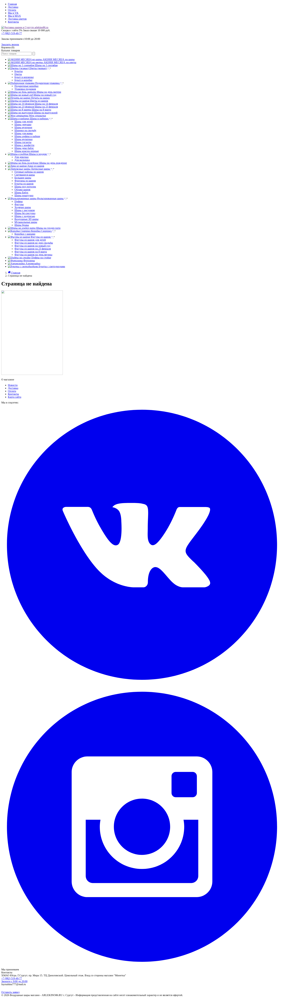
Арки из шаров (35, 165)
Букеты (18, 71)
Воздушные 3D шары (26, 219)
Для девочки (21, 157)
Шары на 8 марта (41, 109)
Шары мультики (23, 139)
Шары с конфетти (24, 145)
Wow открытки (37, 115)
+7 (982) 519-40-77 (11, 33)
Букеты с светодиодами (52, 266)
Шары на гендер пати (48, 228)
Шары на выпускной (46, 112)
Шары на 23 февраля (46, 106)
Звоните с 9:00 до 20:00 (14, 981)
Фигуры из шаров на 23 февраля (32, 248)
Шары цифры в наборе (27, 136)
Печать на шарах (40, 97)
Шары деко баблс (24, 148)
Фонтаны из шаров (25, 180)
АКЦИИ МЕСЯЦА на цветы (60, 62)
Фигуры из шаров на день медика (33, 254)
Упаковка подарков (25, 89)
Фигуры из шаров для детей (30, 239)
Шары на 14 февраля (46, 103)
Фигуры (19, 204)
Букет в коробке (23, 80)
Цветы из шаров (39, 100)
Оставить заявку (10, 992)
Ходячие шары (22, 207)
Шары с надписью (24, 216)
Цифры (18, 201)
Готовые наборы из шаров (29, 171)
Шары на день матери (49, 92)
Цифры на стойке (41, 257)
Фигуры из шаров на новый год (32, 245)
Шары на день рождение (53, 163)
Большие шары (22, 177)
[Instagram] (142, 966)
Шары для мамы (23, 133)
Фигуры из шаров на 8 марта (30, 251)
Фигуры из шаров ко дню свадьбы (33, 242)
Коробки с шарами (24, 234)
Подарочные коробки (26, 86)
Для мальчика (22, 160)
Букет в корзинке (24, 77)
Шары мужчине (23, 127)
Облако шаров (22, 189)
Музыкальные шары (25, 222)
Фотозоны (29, 260)
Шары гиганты (22, 142)
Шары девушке (22, 124)
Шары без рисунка (24, 213)
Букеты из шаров (24, 183)
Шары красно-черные (26, 151)
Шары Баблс (21, 192)
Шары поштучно (23, 195)
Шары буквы (21, 225)
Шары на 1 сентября (46, 65)
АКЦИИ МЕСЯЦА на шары (59, 59)
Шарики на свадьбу (25, 130)
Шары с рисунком (24, 210)
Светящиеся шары (24, 174)
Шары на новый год (45, 95)
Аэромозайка (32, 263)
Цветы (18, 74)
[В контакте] (142, 684)
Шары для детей (23, 121)
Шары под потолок (25, 186)
